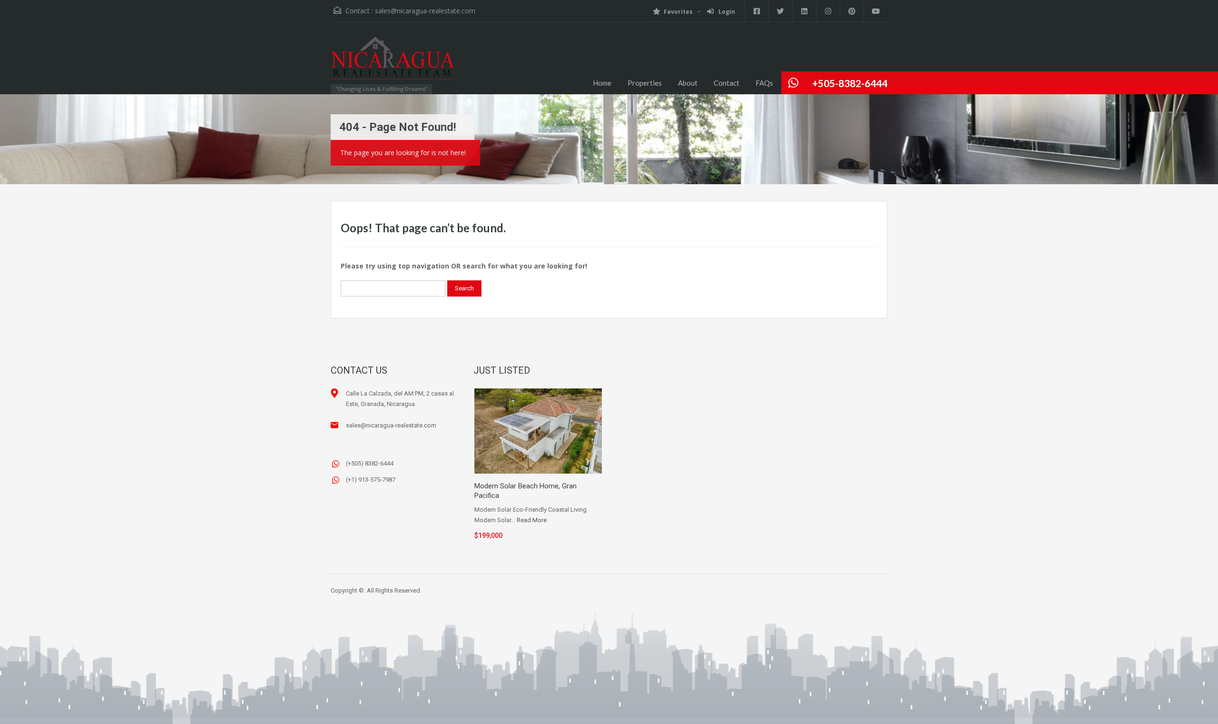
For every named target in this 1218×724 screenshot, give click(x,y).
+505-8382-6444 (849, 83)
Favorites (678, 12)
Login (726, 12)
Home (602, 83)
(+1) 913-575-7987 (370, 479)
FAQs (764, 83)
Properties (645, 83)
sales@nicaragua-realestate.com (425, 10)
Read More (532, 520)
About (687, 83)
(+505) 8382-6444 (369, 463)
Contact (726, 83)
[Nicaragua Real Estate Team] (392, 63)
